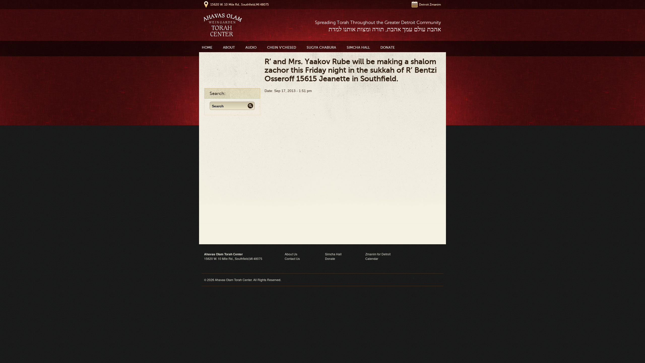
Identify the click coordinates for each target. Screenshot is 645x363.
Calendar (371, 258)
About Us (291, 254)
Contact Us (292, 258)
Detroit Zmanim (430, 4)
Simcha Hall (358, 47)
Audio (250, 47)
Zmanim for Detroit (378, 254)
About (229, 47)
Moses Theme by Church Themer (427, 279)
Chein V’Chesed (281, 47)
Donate (387, 47)
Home (207, 47)
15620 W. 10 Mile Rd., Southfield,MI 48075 (239, 4)
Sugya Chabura (321, 47)
